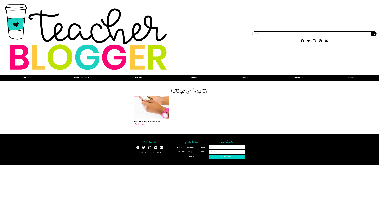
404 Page (298, 78)
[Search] (373, 34)
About (138, 78)
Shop (351, 78)
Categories (80, 78)
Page (245, 78)
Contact (192, 78)
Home (26, 78)
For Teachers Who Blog (147, 122)
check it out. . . (140, 124)
